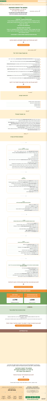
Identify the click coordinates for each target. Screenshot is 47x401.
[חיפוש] (46, 1)
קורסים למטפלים (17, 4)
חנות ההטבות (2, 4)
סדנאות (13, 4)
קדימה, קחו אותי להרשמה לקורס (23, 379)
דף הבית (22, 4)
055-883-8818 (12, 390)
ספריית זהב (6, 4)
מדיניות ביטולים (38, 397)
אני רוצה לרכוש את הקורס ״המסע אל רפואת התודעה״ (23, 325)
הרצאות (10, 4)
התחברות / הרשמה (3, 1)
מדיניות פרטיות (28, 397)
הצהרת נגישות (33, 397)
